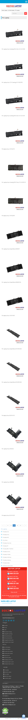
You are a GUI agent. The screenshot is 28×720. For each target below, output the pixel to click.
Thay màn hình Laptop (8, 651)
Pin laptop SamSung (7, 557)
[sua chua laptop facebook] (4, 620)
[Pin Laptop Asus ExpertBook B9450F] (14, 234)
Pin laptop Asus (6, 534)
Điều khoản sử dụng (8, 631)
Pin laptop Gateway (7, 560)
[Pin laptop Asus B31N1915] (14, 401)
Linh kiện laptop (11, 10)
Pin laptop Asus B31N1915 (8, 415)
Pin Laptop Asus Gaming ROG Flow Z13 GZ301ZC (14, 182)
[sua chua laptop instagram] (9, 620)
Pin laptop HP (5, 546)
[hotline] (8, 573)
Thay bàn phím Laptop (8, 653)
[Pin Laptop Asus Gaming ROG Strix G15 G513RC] (14, 34)
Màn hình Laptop (7, 676)
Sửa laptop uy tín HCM (8, 659)
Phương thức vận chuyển (9, 642)
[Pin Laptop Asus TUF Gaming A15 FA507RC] (14, 67)
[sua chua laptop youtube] (11, 620)
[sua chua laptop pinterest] (14, 620)
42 (11, 525)
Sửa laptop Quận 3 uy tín (9, 663)
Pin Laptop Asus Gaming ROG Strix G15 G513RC (13, 49)
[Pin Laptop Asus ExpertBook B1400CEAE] (14, 367)
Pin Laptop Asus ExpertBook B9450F (11, 249)
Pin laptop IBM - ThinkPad (8, 548)
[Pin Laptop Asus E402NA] (14, 467)
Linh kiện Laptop (7, 678)
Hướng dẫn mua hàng (8, 633)
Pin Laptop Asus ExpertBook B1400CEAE (12, 382)
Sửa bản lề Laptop (7, 657)
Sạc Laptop (6, 674)
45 (20, 525)
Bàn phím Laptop (7, 672)
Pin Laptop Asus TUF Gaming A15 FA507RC (12, 82)
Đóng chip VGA (7, 655)
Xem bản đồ (14, 592)
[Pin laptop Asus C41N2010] (14, 134)
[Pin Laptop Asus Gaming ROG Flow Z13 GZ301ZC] (14, 167)
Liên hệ (5, 627)
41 (7, 525)
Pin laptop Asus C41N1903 (8, 315)
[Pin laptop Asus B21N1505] (14, 500)
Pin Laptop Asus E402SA (8, 449)
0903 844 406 (14, 578)
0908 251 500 (14, 583)
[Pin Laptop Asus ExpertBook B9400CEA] (14, 267)
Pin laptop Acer (6, 531)
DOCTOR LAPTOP (13, 718)
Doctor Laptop (4, 10)
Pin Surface (5, 540)
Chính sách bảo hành (8, 638)
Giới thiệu (6, 625)
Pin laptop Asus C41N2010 (8, 149)
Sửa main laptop (7, 649)
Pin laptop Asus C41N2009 (8, 215)
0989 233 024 (14, 573)
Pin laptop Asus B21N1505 (8, 515)
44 (17, 525)
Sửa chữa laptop (7, 647)
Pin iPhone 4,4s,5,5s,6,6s (8, 565)
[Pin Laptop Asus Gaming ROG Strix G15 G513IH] (14, 101)
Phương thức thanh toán (8, 640)
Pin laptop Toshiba (6, 554)
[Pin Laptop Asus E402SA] (14, 434)
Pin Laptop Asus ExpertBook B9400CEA (11, 282)
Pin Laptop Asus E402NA (8, 482)
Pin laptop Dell (6, 537)
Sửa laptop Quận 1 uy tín (9, 661)
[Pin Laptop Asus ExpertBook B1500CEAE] (14, 334)
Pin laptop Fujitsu (6, 562)
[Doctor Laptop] (13, 611)
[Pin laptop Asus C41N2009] (14, 201)
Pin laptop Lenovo (6, 551)
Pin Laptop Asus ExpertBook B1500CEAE (12, 349)
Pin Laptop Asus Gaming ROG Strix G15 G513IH (13, 115)
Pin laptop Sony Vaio (7, 543)
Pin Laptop (17, 10)
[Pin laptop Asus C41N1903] (14, 301)
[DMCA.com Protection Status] (5, 711)
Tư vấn (5, 629)
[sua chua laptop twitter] (6, 620)
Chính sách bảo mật (8, 636)
